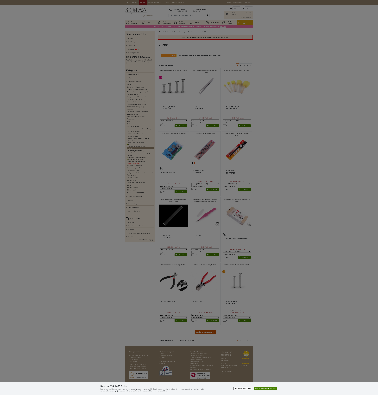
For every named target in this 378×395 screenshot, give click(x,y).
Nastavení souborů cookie (243, 388)
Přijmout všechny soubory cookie (265, 388)
